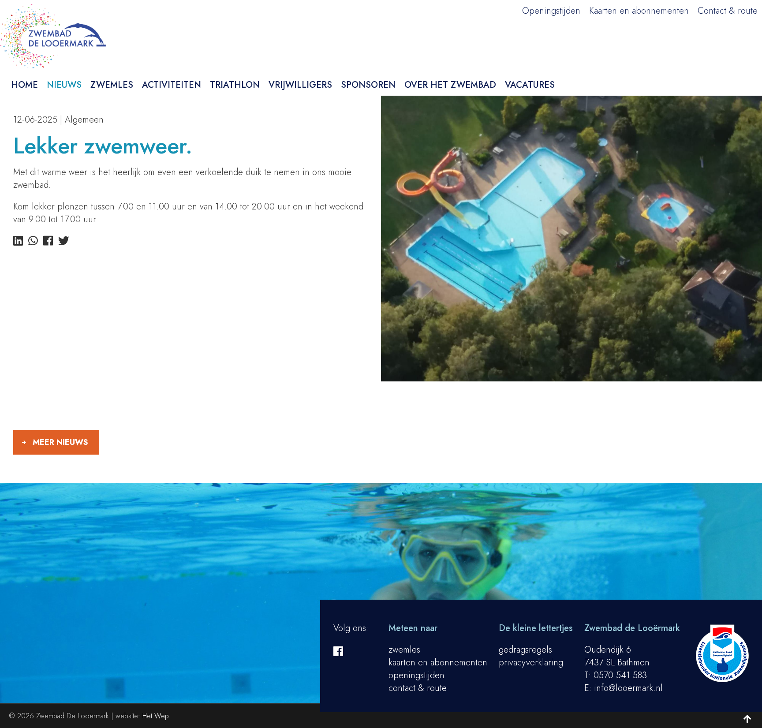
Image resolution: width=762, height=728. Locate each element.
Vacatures (530, 84)
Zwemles (111, 84)
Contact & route (728, 10)
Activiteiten (171, 84)
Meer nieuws (60, 442)
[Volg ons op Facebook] (338, 651)
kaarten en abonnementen (437, 662)
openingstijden (416, 675)
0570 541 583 (620, 675)
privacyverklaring (531, 662)
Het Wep (155, 716)
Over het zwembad (450, 84)
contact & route (417, 688)
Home (24, 84)
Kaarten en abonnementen (639, 10)
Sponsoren (368, 84)
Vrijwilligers (300, 84)
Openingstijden (551, 10)
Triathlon (235, 84)
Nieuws (64, 84)
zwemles (404, 649)
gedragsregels (525, 649)
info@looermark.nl (628, 688)
